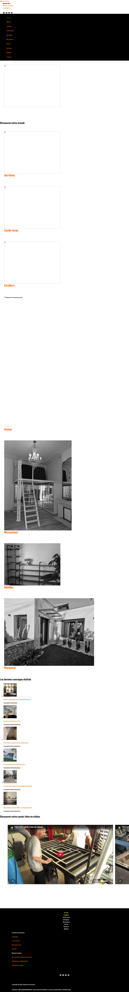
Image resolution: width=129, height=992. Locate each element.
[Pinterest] (12, 13)
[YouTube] (9, 13)
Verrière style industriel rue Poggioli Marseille (17, 699)
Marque (9, 22)
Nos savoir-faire (16, 945)
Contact (9, 57)
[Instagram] (6, 13)
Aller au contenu (4, 1)
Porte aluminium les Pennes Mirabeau (14, 764)
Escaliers (9, 26)
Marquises (9, 35)
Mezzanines (10, 39)
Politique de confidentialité (20, 961)
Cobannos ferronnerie (10, 10)
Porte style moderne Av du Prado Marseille (16, 743)
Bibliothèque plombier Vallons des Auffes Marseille (18, 808)
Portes (9, 44)
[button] (6, 3)
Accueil (9, 17)
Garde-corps (10, 31)
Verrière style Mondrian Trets (12, 721)
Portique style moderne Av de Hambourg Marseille (18, 786)
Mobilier (9, 53)
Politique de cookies (18, 965)
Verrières (9, 48)
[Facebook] (4, 13)
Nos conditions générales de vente (22, 957)
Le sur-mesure (16, 941)
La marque (15, 937)
